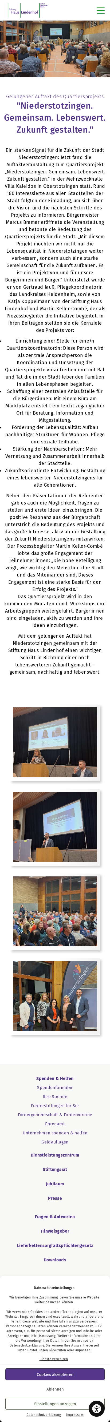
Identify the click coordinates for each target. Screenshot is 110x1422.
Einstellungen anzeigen (55, 1403)
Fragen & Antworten (55, 1216)
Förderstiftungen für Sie (55, 1105)
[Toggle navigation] (100, 10)
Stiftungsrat (55, 1169)
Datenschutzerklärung (27, 1345)
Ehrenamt (55, 1123)
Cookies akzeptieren (55, 1374)
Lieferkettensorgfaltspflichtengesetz (55, 1245)
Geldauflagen (54, 1142)
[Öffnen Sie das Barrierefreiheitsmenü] (96, 1408)
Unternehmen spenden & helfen (55, 1132)
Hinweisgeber (55, 1231)
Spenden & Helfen (55, 1078)
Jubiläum (55, 1183)
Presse (55, 1198)
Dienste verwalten (54, 1359)
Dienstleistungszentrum (55, 1155)
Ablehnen (55, 1389)
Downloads (55, 1259)
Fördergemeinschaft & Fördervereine (55, 1114)
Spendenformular (55, 1087)
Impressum (75, 1415)
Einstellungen (37, 1350)
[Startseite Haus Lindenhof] (28, 10)
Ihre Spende (55, 1096)
